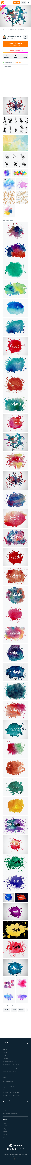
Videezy (5, 1124)
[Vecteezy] (2, 2)
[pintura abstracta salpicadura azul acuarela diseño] (9, 192)
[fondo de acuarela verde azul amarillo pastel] (15, 142)
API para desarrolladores (9, 1132)
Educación (5, 1130)
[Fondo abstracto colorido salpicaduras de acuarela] (7, 172)
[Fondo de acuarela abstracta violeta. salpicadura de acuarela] (9, 1068)
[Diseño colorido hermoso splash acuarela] (9, 245)
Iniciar (23, 2)
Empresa (5, 1127)
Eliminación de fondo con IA (10, 1140)
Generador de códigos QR (9, 1143)
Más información (8, 65)
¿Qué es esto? (18, 62)
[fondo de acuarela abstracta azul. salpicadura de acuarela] (9, 1055)
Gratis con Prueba (15, 44)
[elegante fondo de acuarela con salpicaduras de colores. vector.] (11, 181)
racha (14, 1081)
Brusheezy (5, 1118)
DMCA (4, 1155)
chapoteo (6, 1081)
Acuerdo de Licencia (8, 1153)
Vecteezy (5, 1121)
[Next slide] (24, 1081)
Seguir (25, 38)
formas (21, 1081)
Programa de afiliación (9, 1158)
